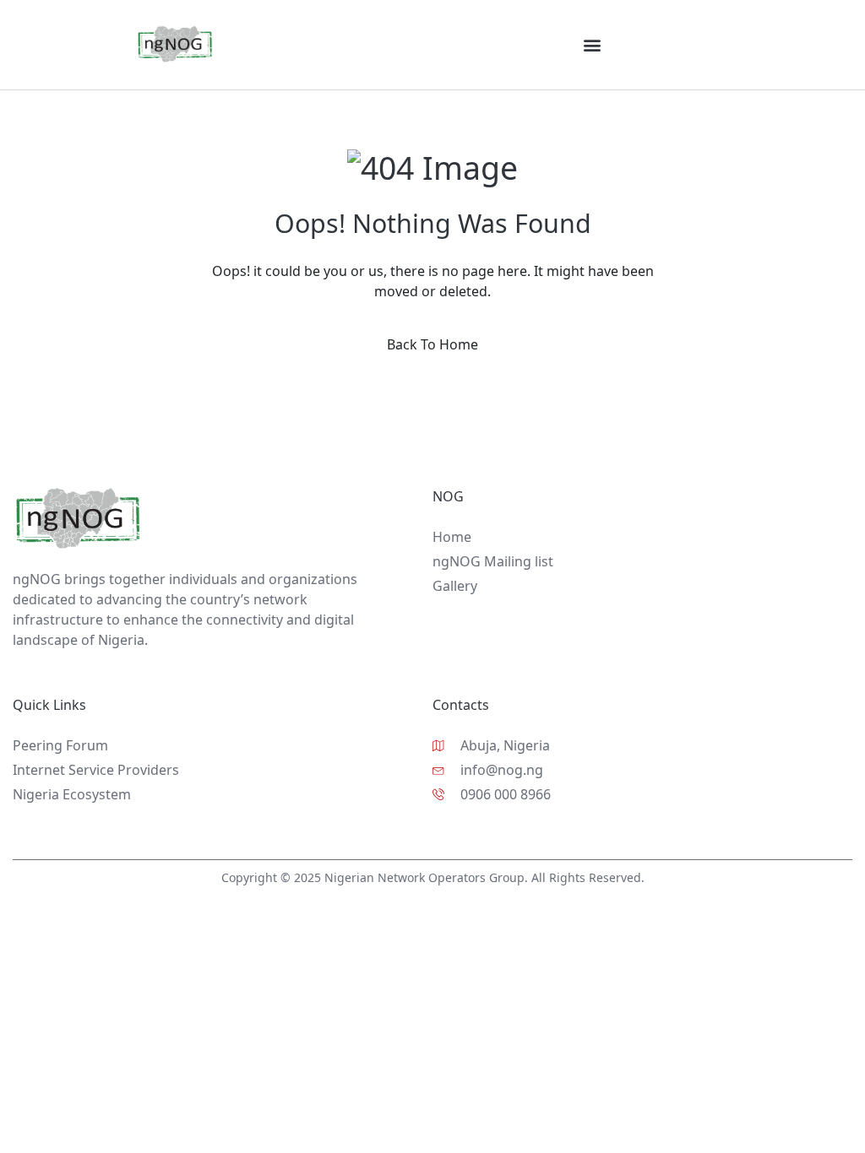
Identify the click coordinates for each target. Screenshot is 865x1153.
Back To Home (432, 344)
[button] (592, 44)
